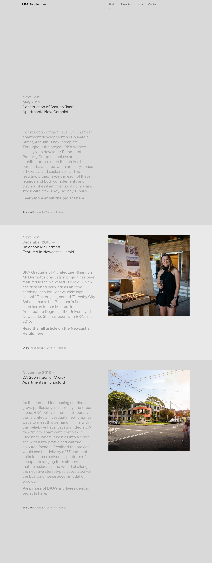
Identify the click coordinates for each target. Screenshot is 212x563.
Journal (139, 4)
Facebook (38, 212)
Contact (153, 4)
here (80, 198)
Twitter (49, 212)
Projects (125, 4)
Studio (112, 4)
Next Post (31, 97)
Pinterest (60, 212)
